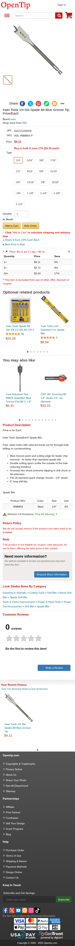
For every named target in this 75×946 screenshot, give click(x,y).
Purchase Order (15, 850)
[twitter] (30, 103)
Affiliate (10, 806)
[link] (46, 103)
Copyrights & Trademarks (20, 763)
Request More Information (52, 574)
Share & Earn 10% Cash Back (21, 239)
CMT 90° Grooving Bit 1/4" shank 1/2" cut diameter (53, 398)
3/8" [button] (41, 160)
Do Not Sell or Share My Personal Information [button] (29, 915)
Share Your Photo (16, 780)
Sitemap (10, 791)
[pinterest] (38, 103)
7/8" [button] (43, 182)
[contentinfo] (15, 5)
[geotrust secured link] (51, 934)
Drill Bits (52, 592)
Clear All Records (39, 689)
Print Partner (13, 812)
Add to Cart (11, 225)
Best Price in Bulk (14, 244)
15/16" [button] (55, 182)
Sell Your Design (15, 823)
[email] (54, 103)
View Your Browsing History (15, 689)
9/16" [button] (30, 171)
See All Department (6, 15)
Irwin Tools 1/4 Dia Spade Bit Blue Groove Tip (18, 728)
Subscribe (64, 899)
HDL (24, 122)
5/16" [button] (30, 160)
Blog (8, 834)
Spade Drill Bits (18, 597)
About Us (11, 774)
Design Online (14, 872)
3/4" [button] (18, 182)
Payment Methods (16, 866)
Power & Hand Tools (49, 601)
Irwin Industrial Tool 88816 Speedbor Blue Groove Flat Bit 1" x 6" (18, 398)
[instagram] (31, 910)
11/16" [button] (54, 171)
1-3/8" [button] (57, 193)
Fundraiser (12, 817)
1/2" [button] (18, 171)
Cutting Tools (36, 592)
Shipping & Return (16, 861)
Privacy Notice (14, 769)
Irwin (13, 119)
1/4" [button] (18, 160)
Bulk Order (30, 225)
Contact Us (12, 877)
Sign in (62, 4)
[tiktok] (37, 910)
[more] (62, 103)
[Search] (58, 15)
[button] (37, 49)
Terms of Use (13, 855)
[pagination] (37, 351)
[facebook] (22, 103)
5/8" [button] (41, 171)
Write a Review (54, 667)
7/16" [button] (53, 160)
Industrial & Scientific (15, 592)
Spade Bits (43, 606)
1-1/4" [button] (43, 193)
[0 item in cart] (68, 16)
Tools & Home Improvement (19, 601)
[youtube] (18, 910)
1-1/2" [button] (19, 204)
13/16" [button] (30, 182)
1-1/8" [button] (30, 193)
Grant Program (14, 828)
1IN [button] (18, 193)
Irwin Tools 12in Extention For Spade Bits (52, 330)
